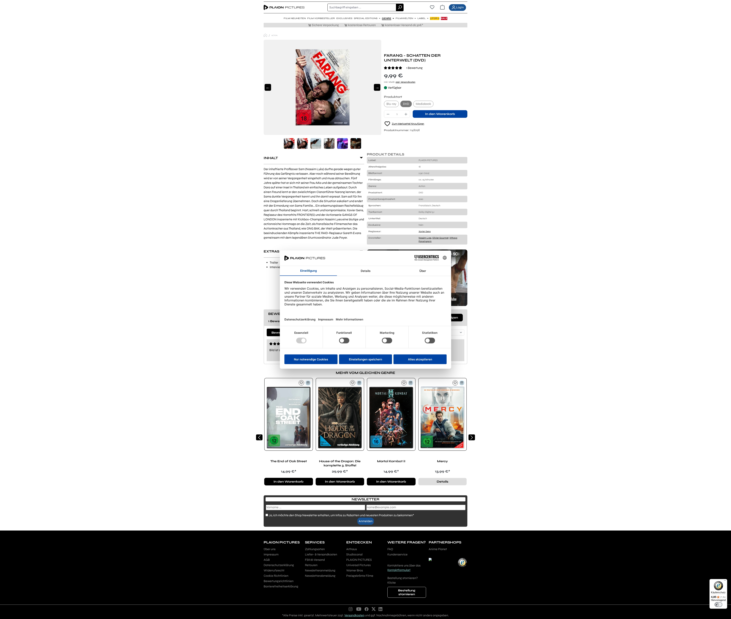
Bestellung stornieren (406, 592)
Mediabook (423, 104)
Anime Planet (438, 549)
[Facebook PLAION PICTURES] (367, 609)
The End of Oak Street (288, 461)
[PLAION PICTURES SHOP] (265, 35)
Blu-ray (391, 104)
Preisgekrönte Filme (359, 576)
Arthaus (351, 549)
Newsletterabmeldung (320, 576)
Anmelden (366, 521)
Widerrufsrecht (274, 570)
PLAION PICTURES (359, 560)
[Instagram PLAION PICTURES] (351, 609)
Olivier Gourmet (440, 238)
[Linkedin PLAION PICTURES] (380, 609)
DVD (406, 104)
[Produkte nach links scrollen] (259, 437)
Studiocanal (354, 554)
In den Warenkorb (440, 114)
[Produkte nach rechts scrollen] (471, 437)
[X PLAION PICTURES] (374, 609)
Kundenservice (397, 554)
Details (442, 481)
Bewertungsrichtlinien (279, 581)
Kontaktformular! (398, 570)
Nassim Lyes (425, 238)
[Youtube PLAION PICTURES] (359, 609)
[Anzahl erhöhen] (406, 114)
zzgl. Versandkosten (405, 82)
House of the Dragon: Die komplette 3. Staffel (340, 463)
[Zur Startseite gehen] (284, 7)
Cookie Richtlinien (276, 576)
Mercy (442, 461)
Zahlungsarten (315, 549)
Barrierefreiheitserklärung (281, 586)
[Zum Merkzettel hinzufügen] (301, 383)
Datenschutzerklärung (279, 565)
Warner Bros (354, 570)
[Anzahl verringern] (388, 114)
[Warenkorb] (442, 7)
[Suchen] (400, 7)
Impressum (271, 554)
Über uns (269, 549)
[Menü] (725, 581)
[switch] (718, 604)
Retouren (311, 565)
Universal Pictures (358, 565)
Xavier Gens (425, 231)
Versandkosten (354, 615)
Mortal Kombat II (391, 461)
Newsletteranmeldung (320, 570)
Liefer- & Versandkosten (321, 554)
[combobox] (361, 7)
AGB (267, 560)
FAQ (390, 549)
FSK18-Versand (315, 560)
